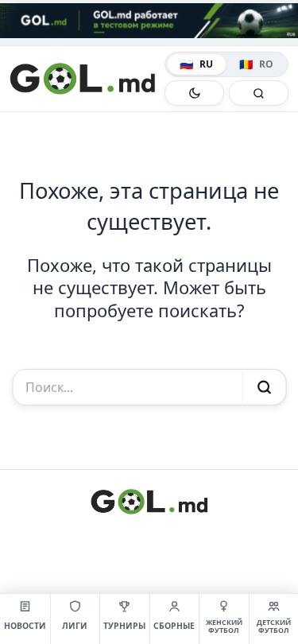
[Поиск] (258, 93)
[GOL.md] (84, 79)
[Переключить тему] (194, 93)
